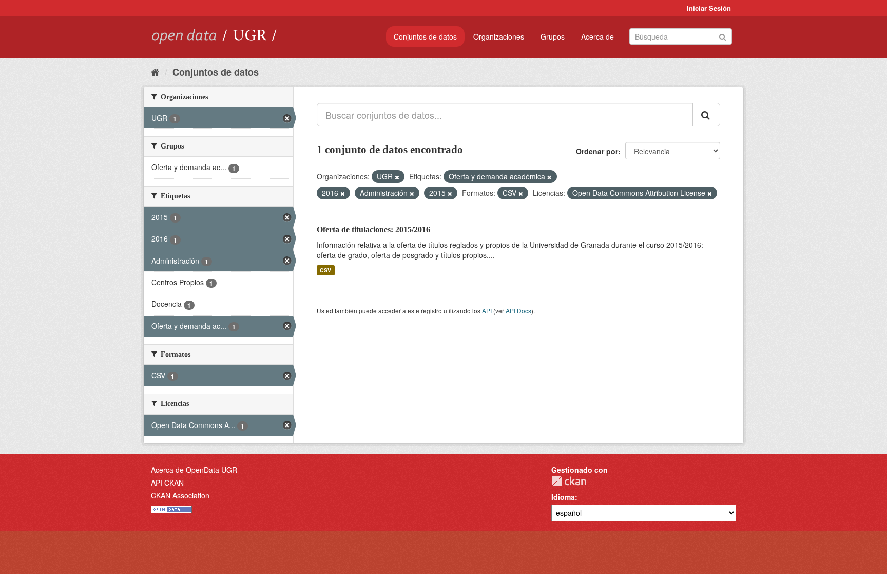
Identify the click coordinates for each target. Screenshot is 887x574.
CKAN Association (180, 495)
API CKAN (167, 482)
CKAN (568, 481)
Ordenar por (597, 151)
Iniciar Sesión (709, 8)
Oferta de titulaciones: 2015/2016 (373, 229)
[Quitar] (397, 177)
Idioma (563, 497)
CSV (325, 270)
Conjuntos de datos (425, 36)
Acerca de (597, 36)
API (487, 310)
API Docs (518, 310)
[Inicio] (155, 71)
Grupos (553, 36)
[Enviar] (722, 35)
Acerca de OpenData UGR (194, 470)
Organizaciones (498, 36)
